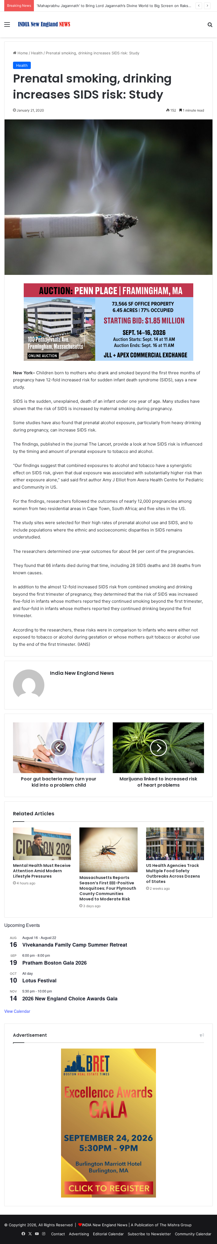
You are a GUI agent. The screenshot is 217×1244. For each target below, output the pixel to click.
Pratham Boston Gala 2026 (54, 962)
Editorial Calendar (108, 1234)
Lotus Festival (39, 980)
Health (37, 53)
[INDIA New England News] (44, 24)
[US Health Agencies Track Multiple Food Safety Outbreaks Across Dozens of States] (175, 843)
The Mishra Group (176, 1225)
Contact (58, 1234)
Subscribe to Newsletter (149, 1234)
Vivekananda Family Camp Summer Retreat (74, 944)
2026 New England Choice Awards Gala (70, 998)
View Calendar (17, 1011)
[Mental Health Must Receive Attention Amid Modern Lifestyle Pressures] (42, 843)
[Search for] (210, 26)
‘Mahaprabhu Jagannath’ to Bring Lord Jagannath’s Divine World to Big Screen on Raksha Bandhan (123, 5)
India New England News (82, 672)
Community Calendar (193, 1234)
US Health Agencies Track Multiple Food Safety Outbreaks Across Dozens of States (173, 873)
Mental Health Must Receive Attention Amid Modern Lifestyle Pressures (42, 871)
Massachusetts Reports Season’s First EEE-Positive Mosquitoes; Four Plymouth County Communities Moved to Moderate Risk (107, 888)
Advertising (79, 1234)
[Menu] (7, 26)
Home (22, 53)
